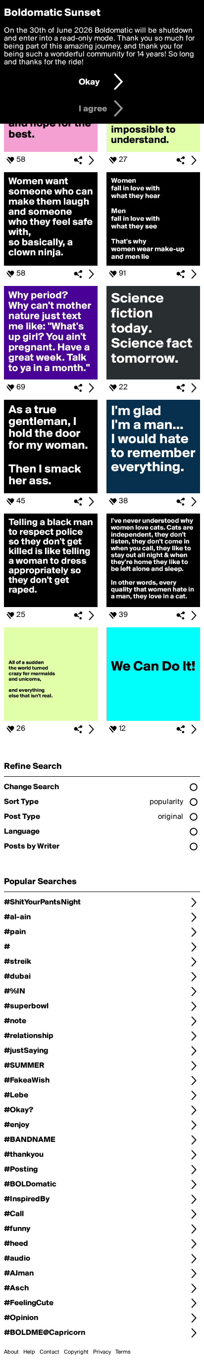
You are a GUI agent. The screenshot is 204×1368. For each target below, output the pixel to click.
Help (29, 1352)
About (11, 1352)
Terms (123, 1352)
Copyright (76, 1352)
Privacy (102, 1352)
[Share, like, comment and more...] (51, 150)
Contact (49, 1352)
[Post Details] (91, 160)
